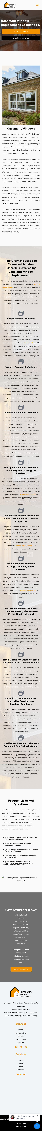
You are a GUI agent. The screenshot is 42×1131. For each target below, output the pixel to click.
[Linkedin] (21, 1047)
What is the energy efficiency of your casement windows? (19, 844)
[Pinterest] (26, 1047)
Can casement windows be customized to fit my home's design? (21, 850)
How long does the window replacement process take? (20, 856)
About (21, 1063)
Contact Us (21, 1070)
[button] (21, 838)
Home (21, 1060)
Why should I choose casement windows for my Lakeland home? (21, 838)
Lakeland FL (29, 343)
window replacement (23, 546)
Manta (21, 1030)
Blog (21, 1066)
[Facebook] (16, 1047)
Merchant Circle (21, 1033)
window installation (28, 494)
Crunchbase (21, 1039)
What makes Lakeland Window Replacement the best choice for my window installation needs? (18, 863)
